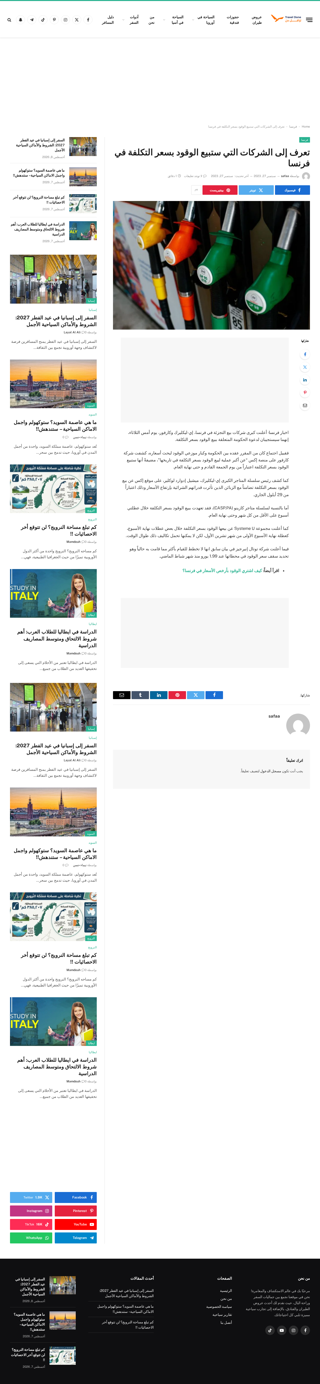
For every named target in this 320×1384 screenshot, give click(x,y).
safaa (285, 176)
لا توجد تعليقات (193, 176)
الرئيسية (226, 1291)
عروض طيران (257, 19)
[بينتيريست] (305, 392)
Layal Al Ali (72, 332)
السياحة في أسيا (178, 19)
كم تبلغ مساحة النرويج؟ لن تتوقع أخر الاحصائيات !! (39, 199)
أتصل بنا (226, 1323)
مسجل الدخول (270, 771)
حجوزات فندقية (233, 19)
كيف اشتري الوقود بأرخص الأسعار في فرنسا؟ (222, 570)
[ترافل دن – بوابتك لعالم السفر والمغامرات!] (286, 19)
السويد (91, 405)
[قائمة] (309, 19)
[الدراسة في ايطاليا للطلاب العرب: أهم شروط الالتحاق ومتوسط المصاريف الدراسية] (83, 230)
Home (306, 126)
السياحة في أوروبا (206, 19)
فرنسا (293, 126)
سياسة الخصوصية (219, 1307)
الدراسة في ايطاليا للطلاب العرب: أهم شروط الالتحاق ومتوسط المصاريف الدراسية (38, 229)
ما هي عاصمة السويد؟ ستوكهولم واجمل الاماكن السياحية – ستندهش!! (39, 172)
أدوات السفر (134, 19)
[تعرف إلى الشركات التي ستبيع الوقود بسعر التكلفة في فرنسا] (211, 265)
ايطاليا (91, 614)
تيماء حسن (79, 437)
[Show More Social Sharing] (196, 190)
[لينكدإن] (305, 380)
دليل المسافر (108, 19)
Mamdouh (73, 542)
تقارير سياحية (222, 1315)
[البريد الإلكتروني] (305, 405)
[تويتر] (305, 367)
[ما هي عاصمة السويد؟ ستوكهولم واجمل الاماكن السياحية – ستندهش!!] (83, 176)
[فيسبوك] (305, 354)
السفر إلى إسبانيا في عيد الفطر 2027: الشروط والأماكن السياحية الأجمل (40, 145)
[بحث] (10, 19)
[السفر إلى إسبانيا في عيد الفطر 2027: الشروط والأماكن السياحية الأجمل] (83, 146)
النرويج (91, 510)
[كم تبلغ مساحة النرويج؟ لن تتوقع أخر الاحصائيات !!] (83, 203)
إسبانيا (91, 300)
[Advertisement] (160, 81)
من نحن (151, 19)
